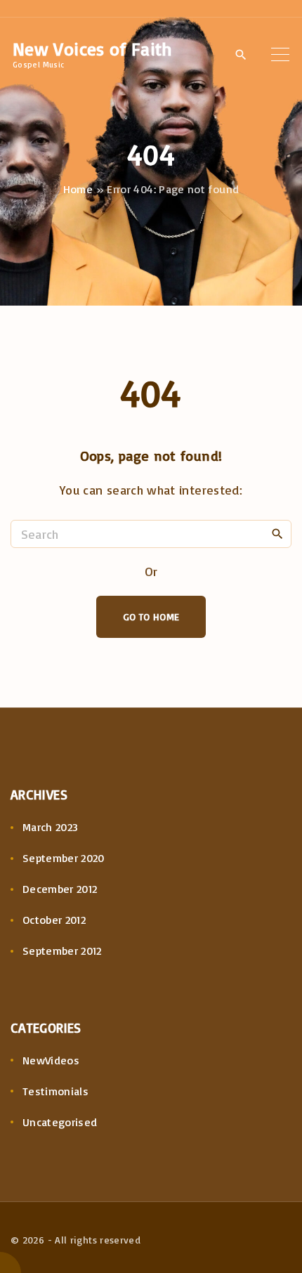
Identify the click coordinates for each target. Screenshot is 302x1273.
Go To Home (151, 616)
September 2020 (63, 858)
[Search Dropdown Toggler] (240, 54)
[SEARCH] (277, 533)
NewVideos (50, 1060)
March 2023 (50, 827)
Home (78, 189)
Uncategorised (60, 1122)
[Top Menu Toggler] (280, 54)
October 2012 (54, 920)
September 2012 (62, 951)
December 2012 (60, 889)
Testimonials (55, 1091)
